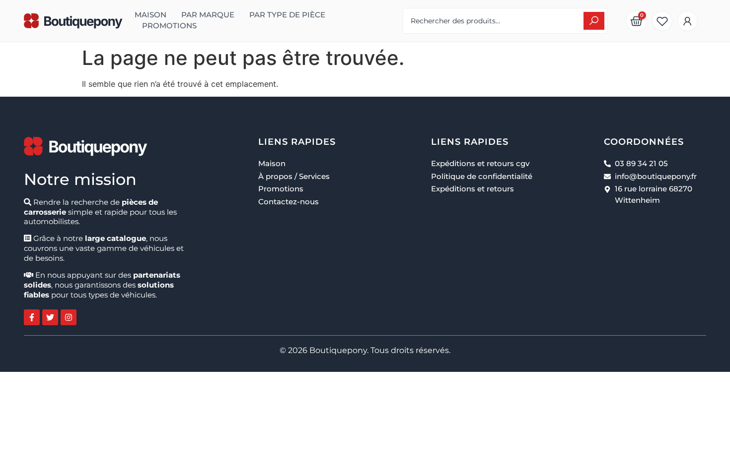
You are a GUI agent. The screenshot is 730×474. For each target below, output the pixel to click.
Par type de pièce (287, 14)
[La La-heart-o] (662, 21)
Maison (150, 14)
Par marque (207, 14)
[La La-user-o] (687, 21)
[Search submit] (594, 21)
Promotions (169, 25)
